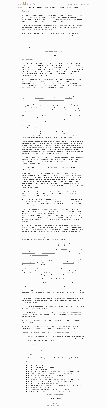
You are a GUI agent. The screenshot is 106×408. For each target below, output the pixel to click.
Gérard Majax (68, 98)
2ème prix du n (42, 377)
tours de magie (77, 15)
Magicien (31, 7)
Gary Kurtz (43, 87)
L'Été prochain (76, 65)
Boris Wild (58, 211)
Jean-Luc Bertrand (55, 173)
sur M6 (39, 269)
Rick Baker (75, 73)
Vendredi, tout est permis (62, 283)
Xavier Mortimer (55, 239)
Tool (36, 205)
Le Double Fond (35, 245)
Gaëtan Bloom (39, 239)
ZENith (80, 231)
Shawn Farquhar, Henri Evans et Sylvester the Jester (40, 229)
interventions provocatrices (29, 122)
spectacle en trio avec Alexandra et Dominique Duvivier (47, 243)
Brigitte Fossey (48, 29)
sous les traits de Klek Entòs (34, 279)
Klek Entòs (60, 33)
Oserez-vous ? (35, 308)
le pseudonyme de (43, 273)
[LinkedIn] (54, 403)
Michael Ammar (30, 87)
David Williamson (59, 87)
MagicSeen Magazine (52, 383)
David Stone (26, 3)
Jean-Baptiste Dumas (48, 231)
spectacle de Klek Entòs (68, 39)
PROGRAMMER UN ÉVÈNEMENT (53, 52)
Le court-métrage (74, 183)
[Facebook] (49, 403)
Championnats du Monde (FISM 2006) (67, 19)
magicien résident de (43, 147)
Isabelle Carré (37, 29)
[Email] (56, 403)
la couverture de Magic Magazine (42, 237)
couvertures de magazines (56, 122)
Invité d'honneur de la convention (40, 379)
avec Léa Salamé (75, 314)
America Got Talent (52, 281)
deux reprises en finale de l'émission (59, 25)
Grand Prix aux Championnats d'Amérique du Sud (51, 100)
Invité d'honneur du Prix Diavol (39, 387)
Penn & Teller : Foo (77, 269)
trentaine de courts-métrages (59, 201)
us (83, 269)
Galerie (69, 7)
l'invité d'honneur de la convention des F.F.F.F (49, 209)
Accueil (19, 7)
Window (32, 205)
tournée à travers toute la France (37, 328)
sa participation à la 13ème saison (38, 261)
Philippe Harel (75, 27)
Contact (75, 7)
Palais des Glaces (67, 312)
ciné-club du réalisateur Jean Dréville (71, 67)
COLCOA (52, 253)
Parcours (61, 7)
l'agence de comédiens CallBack (39, 255)
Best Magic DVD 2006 (71, 177)
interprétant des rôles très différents (33, 201)
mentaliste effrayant (66, 273)
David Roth (37, 87)
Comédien (39, 7)
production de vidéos (73, 173)
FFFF (72, 135)
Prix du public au (46, 253)
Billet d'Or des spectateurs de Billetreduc (64, 326)
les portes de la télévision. (68, 233)
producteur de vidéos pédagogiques (31, 17)
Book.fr (57, 405)
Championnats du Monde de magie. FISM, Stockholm (59, 373)
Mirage (24, 233)
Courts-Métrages (50, 7)
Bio (25, 7)
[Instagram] (51, 403)
